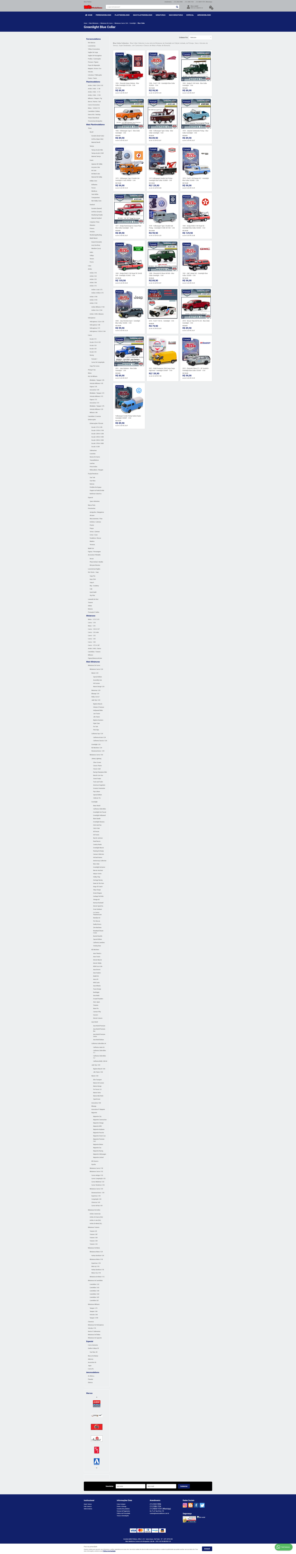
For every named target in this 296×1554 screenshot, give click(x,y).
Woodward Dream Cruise (98, 932)
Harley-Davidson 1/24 (97, 1255)
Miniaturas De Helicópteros (96, 1325)
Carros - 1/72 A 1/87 (94, 645)
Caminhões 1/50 (94, 1291)
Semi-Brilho (94, 194)
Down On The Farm (98, 883)
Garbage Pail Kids (98, 896)
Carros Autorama (93, 1345)
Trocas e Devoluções (123, 1516)
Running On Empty (98, 851)
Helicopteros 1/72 (95, 328)
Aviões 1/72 (93, 286)
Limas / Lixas (94, 535)
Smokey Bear (97, 946)
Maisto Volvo (97, 1093)
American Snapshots (99, 785)
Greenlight (94, 802)
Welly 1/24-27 (95, 697)
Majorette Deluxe (98, 1144)
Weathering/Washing (96, 235)
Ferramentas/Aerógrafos (95, 121)
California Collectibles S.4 (99, 1057)
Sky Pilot (92, 595)
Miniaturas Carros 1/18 (96, 1168)
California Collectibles (99, 809)
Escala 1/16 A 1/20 (95, 342)
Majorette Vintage (98, 1123)
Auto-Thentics (97, 953)
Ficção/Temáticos (93, 474)
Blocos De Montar (93, 1356)
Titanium (95, 1005)
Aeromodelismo (204, 15)
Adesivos (90, 1359)
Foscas (93, 188)
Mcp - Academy (94, 586)
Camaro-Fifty (97, 1012)
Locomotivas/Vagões (94, 569)
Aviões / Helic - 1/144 (94, 95)
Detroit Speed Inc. (98, 906)
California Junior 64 (98, 1047)
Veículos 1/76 (92, 1328)
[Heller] (96, 1403)
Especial (190, 15)
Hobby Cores (93, 181)
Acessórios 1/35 (94, 390)
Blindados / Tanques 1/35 (97, 380)
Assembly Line (97, 680)
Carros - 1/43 (92, 639)
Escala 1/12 (93, 339)
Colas (89, 266)
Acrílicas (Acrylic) (96, 212)
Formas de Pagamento (123, 1511)
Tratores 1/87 (93, 1234)
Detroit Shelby (97, 963)
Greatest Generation (99, 788)
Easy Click (93, 579)
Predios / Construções (94, 59)
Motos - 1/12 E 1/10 (93, 619)
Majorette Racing (98, 1151)
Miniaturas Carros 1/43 (96, 1189)
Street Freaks (97, 778)
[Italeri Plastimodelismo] (96, 1438)
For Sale (95, 726)
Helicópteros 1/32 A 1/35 (97, 322)
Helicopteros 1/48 (95, 325)
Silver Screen (97, 762)
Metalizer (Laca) (96, 248)
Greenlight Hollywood (99, 815)
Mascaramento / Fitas (96, 519)
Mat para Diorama (95, 565)
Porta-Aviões (93, 467)
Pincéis (92, 525)
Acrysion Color (95, 167)
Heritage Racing (97, 880)
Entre (192, 8)
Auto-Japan (96, 1002)
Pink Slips (96, 730)
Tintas (90, 128)
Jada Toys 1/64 (95, 1065)
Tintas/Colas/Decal (93, 118)
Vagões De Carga (93, 52)
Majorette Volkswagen (99, 1154)
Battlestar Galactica (95, 494)
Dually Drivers (97, 924)
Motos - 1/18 (91, 626)
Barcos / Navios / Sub (94, 101)
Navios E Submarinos (94, 1331)
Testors (92, 259)
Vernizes (92, 232)
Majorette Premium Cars (98, 1140)
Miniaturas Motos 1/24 (96, 1252)
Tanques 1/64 (93, 1311)
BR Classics (94, 1161)
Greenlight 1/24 (95, 744)
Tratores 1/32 (93, 1244)
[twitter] (202, 1505)
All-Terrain (96, 831)
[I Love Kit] (96, 1427)
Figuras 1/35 (93, 386)
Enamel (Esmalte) (96, 242)
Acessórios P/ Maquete (98, 1109)
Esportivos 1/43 (95, 1196)
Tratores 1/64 (93, 1237)
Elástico (90, 1382)
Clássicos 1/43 (95, 1202)
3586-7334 (189, 2)
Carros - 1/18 (92, 622)
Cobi (91, 589)
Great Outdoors (97, 909)
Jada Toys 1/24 (95, 700)
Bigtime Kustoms (98, 720)
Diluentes (92, 225)
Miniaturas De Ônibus (94, 1335)
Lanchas (92, 463)
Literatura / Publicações (95, 75)
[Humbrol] (96, 1415)
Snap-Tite (92, 576)
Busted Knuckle (97, 936)
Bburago (93, 1106)
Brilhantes (94, 184)
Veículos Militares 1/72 (96, 396)
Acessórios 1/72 (94, 403)
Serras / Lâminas (95, 531)
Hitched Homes (97, 857)
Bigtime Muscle (97, 704)
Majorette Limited (98, 1157)
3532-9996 (178, 2)
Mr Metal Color (95, 174)
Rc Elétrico (91, 1376)
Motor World (96, 806)
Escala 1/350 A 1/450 (97, 437)
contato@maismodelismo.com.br (159, 1513)
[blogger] (190, 1505)
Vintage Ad (96, 899)
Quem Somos (88, 1504)
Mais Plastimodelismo (142, 15)
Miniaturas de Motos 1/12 (97, 1277)
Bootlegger (96, 992)
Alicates (92, 515)
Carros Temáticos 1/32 (98, 1185)
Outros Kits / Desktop (94, 114)
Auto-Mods (96, 995)
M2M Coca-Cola (97, 966)
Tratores (90, 602)
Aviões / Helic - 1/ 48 (94, 89)
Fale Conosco (88, 1506)
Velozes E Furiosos (98, 707)
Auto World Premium (99, 1026)
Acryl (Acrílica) (95, 245)
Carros (90, 335)
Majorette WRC (97, 1126)
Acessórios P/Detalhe (94, 555)
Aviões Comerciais (95, 1214)
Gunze (91, 160)
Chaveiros (91, 1322)
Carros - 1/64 (92, 642)
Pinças (92, 528)
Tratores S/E (93, 1231)
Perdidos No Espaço (95, 487)
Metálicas (94, 191)
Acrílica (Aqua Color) (97, 139)
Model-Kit (96, 976)
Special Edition (97, 677)
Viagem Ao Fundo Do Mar (97, 490)
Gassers (95, 1015)
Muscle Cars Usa (98, 775)
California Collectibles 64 (98, 1043)
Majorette (94, 1113)
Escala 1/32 (93, 352)
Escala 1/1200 (95, 447)
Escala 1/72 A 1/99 (96, 427)
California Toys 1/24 (97, 733)
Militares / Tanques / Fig (95, 98)
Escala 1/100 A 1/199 (97, 430)
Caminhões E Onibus (94, 111)
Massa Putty (91, 505)
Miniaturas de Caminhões (95, 1280)
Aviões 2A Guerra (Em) (96, 1217)
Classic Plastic (97, 766)
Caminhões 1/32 (94, 1284)
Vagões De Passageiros (95, 55)
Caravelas (93, 454)
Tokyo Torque (97, 890)
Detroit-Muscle (97, 960)
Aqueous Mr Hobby (96, 164)
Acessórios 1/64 (96, 1103)
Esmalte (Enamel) (96, 208)
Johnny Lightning (96, 758)
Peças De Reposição (94, 65)
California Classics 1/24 (100, 741)
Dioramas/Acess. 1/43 (97, 1193)
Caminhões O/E (94, 1300)
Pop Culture (96, 791)
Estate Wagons (97, 893)
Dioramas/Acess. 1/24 (97, 751)
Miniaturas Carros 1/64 (96, 755)
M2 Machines (95, 949)
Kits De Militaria (92, 376)
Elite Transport (97, 1080)
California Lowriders (99, 942)
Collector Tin (96, 798)
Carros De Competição (97, 362)
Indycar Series (97, 874)
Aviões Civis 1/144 (96, 310)
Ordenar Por (183, 37)
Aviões (90, 269)
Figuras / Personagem (94, 551)
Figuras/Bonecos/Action (95, 658)
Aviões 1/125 (93, 300)
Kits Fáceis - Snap (93, 572)
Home (90, 15)
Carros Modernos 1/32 (97, 1182)
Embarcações (92, 419)
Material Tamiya (96, 156)
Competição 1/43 (96, 1199)
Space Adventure (95, 501)
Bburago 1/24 (95, 693)
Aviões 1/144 (93, 303)
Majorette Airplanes (99, 1129)
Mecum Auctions (98, 870)
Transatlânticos (94, 460)
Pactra (92, 262)
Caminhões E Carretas (94, 416)
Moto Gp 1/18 (95, 1266)
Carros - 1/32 (92, 635)
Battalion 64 (96, 918)
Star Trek (92, 477)
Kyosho (93, 1164)
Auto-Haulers (97, 973)
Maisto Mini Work (98, 1096)
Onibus (90, 606)
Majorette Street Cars (99, 1136)
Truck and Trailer (98, 782)
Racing (92, 355)
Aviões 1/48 (93, 282)
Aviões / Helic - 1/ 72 (94, 92)
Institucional (89, 1500)
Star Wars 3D (93, 1352)
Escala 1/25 (93, 349)
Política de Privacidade (123, 1513)
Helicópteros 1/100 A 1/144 (97, 331)
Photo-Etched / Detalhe (96, 562)
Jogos (89, 1365)
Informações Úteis (124, 1500)
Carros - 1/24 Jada (93, 632)
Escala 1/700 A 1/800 (97, 443)
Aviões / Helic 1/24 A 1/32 (95, 85)
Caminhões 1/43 (94, 1287)
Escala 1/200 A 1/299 (97, 434)
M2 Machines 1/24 (96, 748)
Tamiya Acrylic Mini (97, 150)
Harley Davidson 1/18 (97, 1270)
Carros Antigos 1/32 (97, 1175)
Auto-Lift (95, 979)
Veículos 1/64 (94, 1315)
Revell (91, 132)
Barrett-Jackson (98, 838)
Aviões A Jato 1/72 (96, 289)
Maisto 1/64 (94, 1076)
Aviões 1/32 (93, 279)
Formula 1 (94, 359)
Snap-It (92, 582)
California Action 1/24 (99, 737)
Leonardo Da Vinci (93, 599)
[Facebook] (196, 1505)
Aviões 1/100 (93, 297)
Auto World (94, 1022)
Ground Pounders (98, 999)
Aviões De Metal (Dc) (96, 1223)
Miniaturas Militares (94, 1304)
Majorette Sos (97, 1148)
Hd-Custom (96, 683)
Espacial (90, 497)
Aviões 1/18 (93, 273)
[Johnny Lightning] (96, 1461)
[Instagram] (185, 1505)
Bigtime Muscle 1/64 (99, 1069)
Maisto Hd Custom (98, 1083)
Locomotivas (92, 46)
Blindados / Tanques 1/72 (97, 393)
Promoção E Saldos (93, 612)
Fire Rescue (96, 921)
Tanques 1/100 (94, 1318)
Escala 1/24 (93, 345)
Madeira (92, 541)
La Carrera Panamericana (97, 913)
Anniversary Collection (99, 861)
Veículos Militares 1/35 (96, 383)
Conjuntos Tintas (94, 222)
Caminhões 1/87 (94, 1297)
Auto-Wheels (97, 986)
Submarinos (93, 450)
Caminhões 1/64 (94, 1294)
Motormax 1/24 (95, 690)
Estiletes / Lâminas (95, 522)
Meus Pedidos (87, 2)
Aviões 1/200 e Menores (97, 314)
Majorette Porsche (98, 1133)
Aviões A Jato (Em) (95, 1220)
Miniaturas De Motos (94, 1248)
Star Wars (93, 481)
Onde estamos (88, 1509)
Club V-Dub (96, 828)
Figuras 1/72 (93, 399)
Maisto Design (97, 1086)
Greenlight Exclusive (99, 867)
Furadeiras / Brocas (95, 538)
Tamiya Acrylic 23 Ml (97, 153)
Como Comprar (121, 1504)
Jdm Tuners (96, 717)
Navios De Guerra (95, 457)
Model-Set (91, 548)
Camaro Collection (98, 854)
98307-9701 (204, 2)
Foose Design (97, 989)
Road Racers (96, 841)
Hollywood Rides (98, 710)
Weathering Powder (97, 215)
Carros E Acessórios (94, 105)
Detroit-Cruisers (97, 1018)
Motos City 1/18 (96, 1273)
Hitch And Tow (97, 825)
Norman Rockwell (98, 903)
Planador (90, 1379)
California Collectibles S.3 (99, 1051)
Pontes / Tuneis (92, 78)
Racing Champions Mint (100, 772)
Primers (92, 228)
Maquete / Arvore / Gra (94, 68)
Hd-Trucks (96, 835)
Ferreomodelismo (103, 15)
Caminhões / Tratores (94, 652)
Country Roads (97, 844)
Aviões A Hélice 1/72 (97, 293)
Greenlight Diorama (98, 822)
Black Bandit (96, 818)
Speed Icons (96, 1099)
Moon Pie (96, 1008)
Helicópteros (91, 318)
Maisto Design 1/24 (98, 686)
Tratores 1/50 (93, 1241)
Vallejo (92, 255)
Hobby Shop (96, 877)
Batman (92, 484)
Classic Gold (96, 769)
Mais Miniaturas (176, 15)
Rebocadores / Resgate (96, 470)
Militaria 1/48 (93, 412)
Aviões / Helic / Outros (94, 648)
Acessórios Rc (92, 1362)
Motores (90, 609)
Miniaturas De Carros (94, 665)
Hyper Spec (96, 723)
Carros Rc (91, 1369)
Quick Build (93, 592)
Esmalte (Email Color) (97, 136)
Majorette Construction (99, 1120)
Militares (90, 655)
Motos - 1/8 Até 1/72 (94, 108)
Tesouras (92, 544)
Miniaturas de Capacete (95, 1338)
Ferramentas (91, 508)
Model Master (94, 238)
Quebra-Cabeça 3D (93, 1348)
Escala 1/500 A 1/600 (97, 440)
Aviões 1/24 (93, 276)
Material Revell (95, 142)
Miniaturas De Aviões (94, 1210)
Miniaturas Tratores (93, 1227)
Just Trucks (96, 713)
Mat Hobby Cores (96, 201)
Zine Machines (97, 927)
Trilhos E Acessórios (94, 49)
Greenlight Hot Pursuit (99, 812)
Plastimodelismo (122, 15)
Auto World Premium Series (99, 1035)
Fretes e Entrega (121, 1506)
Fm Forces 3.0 (97, 1089)
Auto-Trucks (96, 957)
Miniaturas (160, 15)
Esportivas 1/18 (95, 1263)
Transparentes (95, 197)
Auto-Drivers (96, 969)
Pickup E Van (92, 370)
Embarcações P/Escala (96, 423)
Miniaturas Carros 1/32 (96, 1171)
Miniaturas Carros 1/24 (96, 669)
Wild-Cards (96, 982)
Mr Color (93, 170)
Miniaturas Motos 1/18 (96, 1259)
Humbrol (92, 205)
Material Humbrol (96, 218)
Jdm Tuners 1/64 (98, 1072)
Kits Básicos (91, 43)
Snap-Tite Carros (94, 366)
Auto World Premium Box (99, 1030)
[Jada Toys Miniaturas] (96, 1450)
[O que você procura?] (177, 7)
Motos (90, 373)
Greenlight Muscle (98, 848)
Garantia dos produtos (123, 1509)
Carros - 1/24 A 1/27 (94, 629)
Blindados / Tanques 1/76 (97, 406)
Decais (92, 559)
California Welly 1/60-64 (100, 1061)
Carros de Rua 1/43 (96, 1205)
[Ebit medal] (201, 1517)
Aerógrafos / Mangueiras (97, 512)
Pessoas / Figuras (93, 62)
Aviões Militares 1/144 (97, 307)
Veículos (90, 72)
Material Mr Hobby (96, 177)
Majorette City (97, 1116)
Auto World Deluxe (98, 1040)
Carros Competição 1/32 (98, 1178)
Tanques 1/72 (93, 1308)
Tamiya (92, 146)
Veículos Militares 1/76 (96, 409)
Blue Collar (96, 864)
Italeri (91, 252)
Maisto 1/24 (94, 673)
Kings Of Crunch (97, 886)
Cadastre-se (199, 8)
